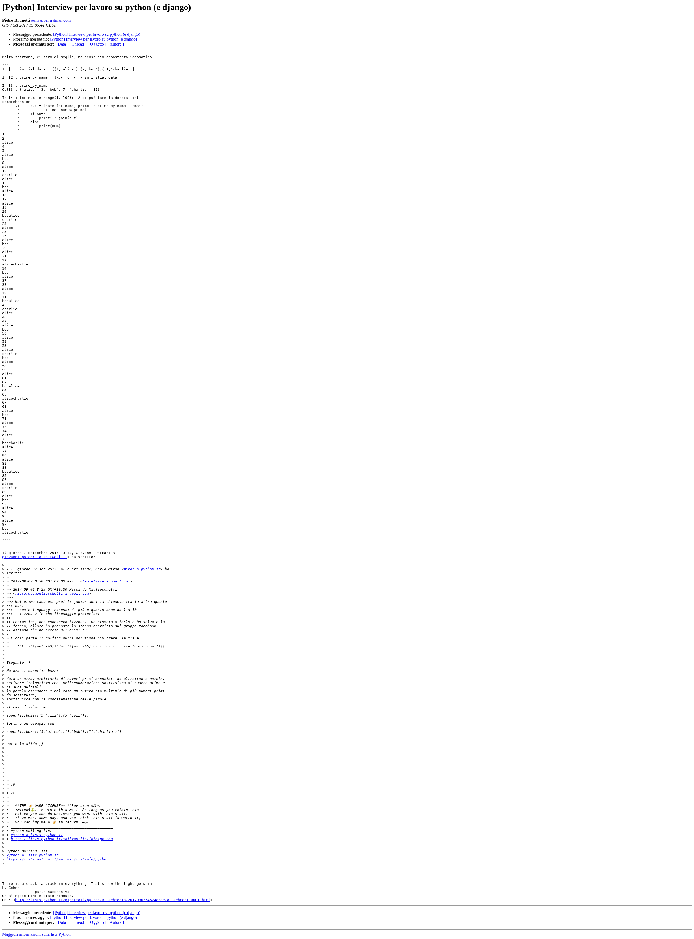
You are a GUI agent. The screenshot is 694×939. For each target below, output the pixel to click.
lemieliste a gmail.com (106, 581)
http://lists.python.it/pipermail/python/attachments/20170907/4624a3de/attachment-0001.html (112, 900)
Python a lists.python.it (37, 835)
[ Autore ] (115, 44)
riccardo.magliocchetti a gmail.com (52, 593)
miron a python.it (142, 569)
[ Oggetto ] (97, 44)
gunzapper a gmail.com (51, 20)
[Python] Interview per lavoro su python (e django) (96, 34)
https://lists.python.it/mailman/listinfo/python (62, 839)
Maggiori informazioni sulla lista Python (36, 934)
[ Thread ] (77, 44)
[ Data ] (61, 44)
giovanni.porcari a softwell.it (34, 557)
